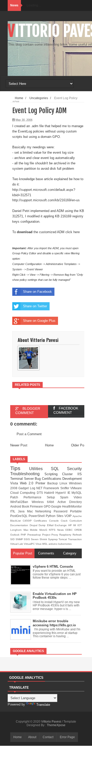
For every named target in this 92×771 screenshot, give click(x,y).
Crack (65, 520)
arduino (53, 543)
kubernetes (65, 543)
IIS (79, 474)
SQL (59, 469)
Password (62, 511)
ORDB (78, 529)
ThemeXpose (56, 725)
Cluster (69, 474)
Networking (44, 511)
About (32, 737)
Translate (43, 705)
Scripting (53, 474)
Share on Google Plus (39, 321)
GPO (47, 506)
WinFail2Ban (21, 501)
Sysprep (53, 539)
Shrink (44, 539)
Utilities (40, 469)
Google (56, 506)
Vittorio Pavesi (51, 721)
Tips (19, 468)
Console (55, 520)
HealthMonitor (72, 506)
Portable (76, 511)
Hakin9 (49, 492)
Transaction (75, 539)
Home (49, 445)
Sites (60, 515)
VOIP (68, 515)
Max (27, 529)
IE (69, 492)
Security (74, 469)
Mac (31, 511)
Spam (67, 497)
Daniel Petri (20, 211)
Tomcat (63, 539)
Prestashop (34, 534)
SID (13, 539)
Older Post (79, 445)
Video (78, 497)
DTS (40, 492)
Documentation (20, 525)
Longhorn (17, 529)
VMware (76, 488)
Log (33, 488)
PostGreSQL (19, 515)
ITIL (14, 511)
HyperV (61, 492)
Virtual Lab (17, 543)
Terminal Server (22, 479)
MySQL (77, 492)
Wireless (39, 501)
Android (16, 506)
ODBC (69, 529)
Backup (53, 483)
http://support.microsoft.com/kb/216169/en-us (46, 200)
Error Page (67, 737)
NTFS (53, 529)
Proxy (55, 534)
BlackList (16, 520)
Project (47, 534)
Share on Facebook (37, 292)
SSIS (27, 539)
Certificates (41, 520)
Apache (77, 516)
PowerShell (37, 515)
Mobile (34, 529)
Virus (39, 543)
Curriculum (76, 520)
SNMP (20, 539)
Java (22, 511)
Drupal (34, 525)
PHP (24, 534)
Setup (53, 497)
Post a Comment (29, 434)
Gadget (24, 488)
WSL (45, 543)
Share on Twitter (35, 306)
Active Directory (69, 501)
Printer (41, 483)
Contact (48, 737)
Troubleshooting (27, 474)
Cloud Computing (23, 492)
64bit (52, 501)
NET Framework (48, 488)
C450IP (28, 520)
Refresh (77, 534)
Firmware (37, 506)
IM (75, 525)
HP (70, 525)
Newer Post (18, 445)
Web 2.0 (27, 483)
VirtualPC (30, 543)
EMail (51, 525)
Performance (35, 497)
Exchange (61, 525)
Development (72, 479)
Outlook (15, 534)
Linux (64, 483)
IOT (79, 525)
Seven (35, 539)
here (76, 232)
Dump (43, 525)
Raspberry (66, 534)
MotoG (44, 529)
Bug (38, 479)
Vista (15, 483)
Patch (17, 497)
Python (51, 515)
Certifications (52, 479)
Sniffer (65, 488)
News (61, 529)
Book (26, 506)
